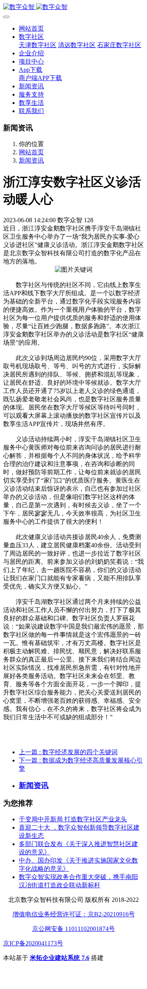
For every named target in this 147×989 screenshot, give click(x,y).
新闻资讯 (31, 160)
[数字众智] (73, 7)
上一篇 (68, 752)
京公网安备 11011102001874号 (73, 928)
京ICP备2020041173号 (33, 943)
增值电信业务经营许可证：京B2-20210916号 (74, 914)
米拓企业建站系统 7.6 (59, 957)
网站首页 (31, 28)
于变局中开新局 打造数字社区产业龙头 (73, 819)
